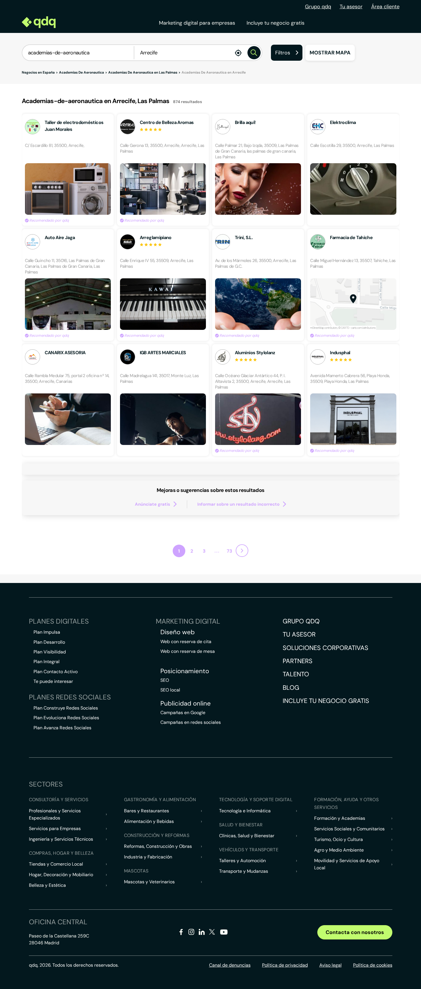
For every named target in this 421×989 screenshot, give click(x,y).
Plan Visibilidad (50, 652)
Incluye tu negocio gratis (275, 22)
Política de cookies (372, 965)
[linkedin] (202, 933)
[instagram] (191, 933)
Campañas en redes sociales (190, 722)
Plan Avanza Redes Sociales (62, 728)
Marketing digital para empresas (197, 22)
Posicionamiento (184, 671)
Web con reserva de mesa (187, 651)
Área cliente (385, 6)
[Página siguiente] (242, 550)
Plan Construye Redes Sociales (66, 708)
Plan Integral (47, 662)
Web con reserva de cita (185, 642)
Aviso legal (330, 965)
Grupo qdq (318, 6)
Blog (291, 687)
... (216, 550)
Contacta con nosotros (355, 932)
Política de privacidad (285, 965)
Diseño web (177, 632)
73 (229, 551)
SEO (164, 680)
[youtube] (223, 934)
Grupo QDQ (301, 621)
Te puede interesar (53, 681)
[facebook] (181, 933)
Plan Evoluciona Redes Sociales (66, 718)
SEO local (170, 690)
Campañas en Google (182, 713)
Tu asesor (351, 6)
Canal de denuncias (230, 965)
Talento (296, 674)
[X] (212, 933)
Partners (297, 661)
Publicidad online (185, 703)
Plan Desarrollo (49, 642)
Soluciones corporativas (325, 648)
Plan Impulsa (47, 632)
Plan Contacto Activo (56, 672)
